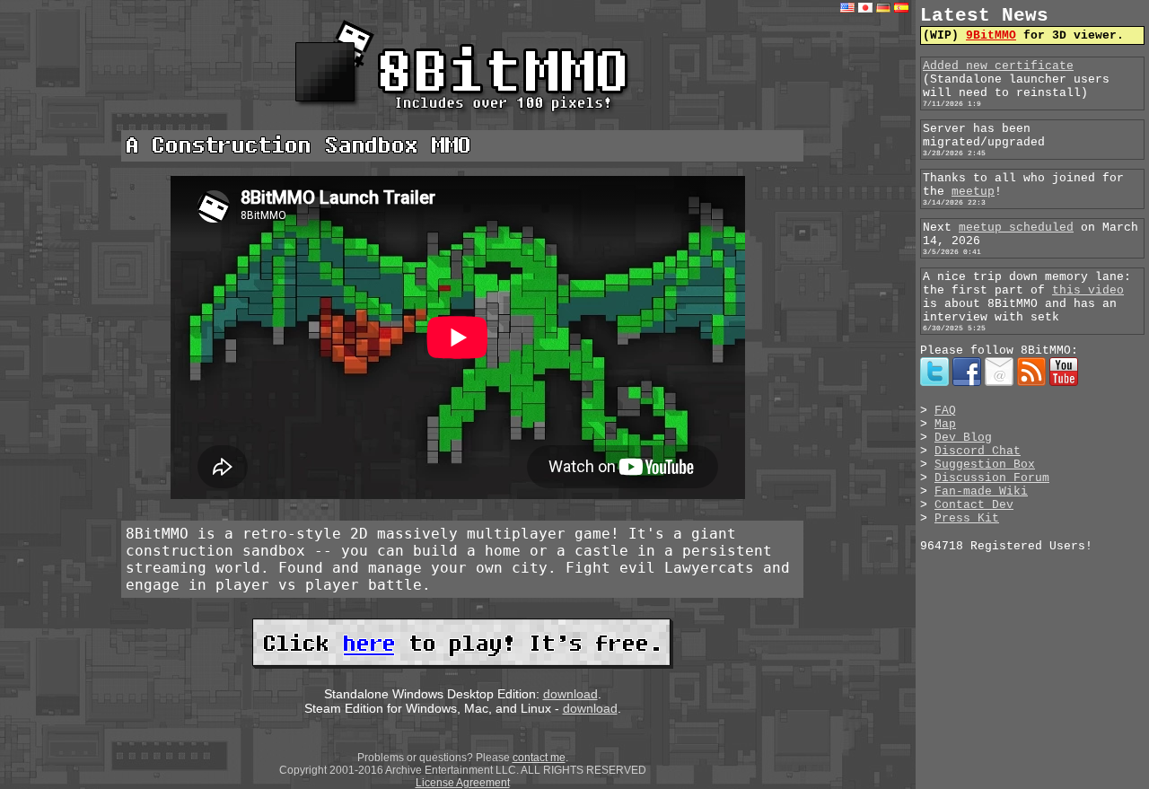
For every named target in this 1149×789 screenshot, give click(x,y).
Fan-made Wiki (981, 491)
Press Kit (966, 518)
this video (1088, 290)
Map (945, 424)
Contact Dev (973, 505)
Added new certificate (998, 66)
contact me (539, 757)
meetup (973, 191)
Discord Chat (977, 451)
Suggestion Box (984, 464)
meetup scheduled (1016, 227)
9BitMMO (991, 35)
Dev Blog (963, 437)
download (570, 694)
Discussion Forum (991, 478)
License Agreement (463, 782)
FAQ (945, 410)
